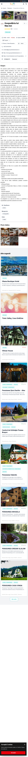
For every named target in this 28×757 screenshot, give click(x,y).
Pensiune (9, 8)
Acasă (4, 8)
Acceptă (13, 752)
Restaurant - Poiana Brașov (8, 387)
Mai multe (14, 599)
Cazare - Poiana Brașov (7, 384)
